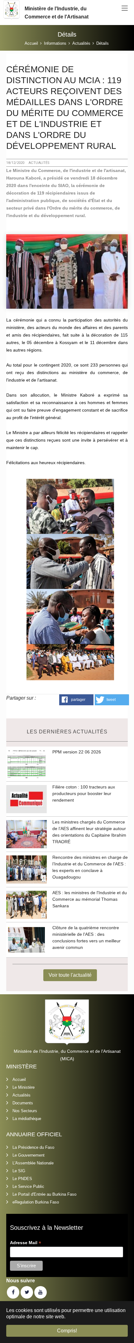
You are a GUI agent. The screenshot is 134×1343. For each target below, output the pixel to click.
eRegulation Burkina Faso (35, 1202)
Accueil (19, 1079)
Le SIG (18, 1170)
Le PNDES (22, 1178)
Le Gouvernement (28, 1155)
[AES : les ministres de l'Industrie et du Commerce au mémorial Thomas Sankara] (26, 904)
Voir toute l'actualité (70, 975)
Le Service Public (28, 1186)
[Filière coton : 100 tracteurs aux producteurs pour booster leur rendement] (26, 799)
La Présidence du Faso (33, 1147)
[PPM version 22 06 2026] (26, 763)
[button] (76, 699)
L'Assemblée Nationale (33, 1163)
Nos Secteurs (24, 1110)
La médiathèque (26, 1118)
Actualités (21, 1095)
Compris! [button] (67, 1330)
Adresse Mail (25, 1243)
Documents (22, 1103)
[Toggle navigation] (125, 8)
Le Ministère (23, 1087)
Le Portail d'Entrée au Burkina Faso (44, 1194)
